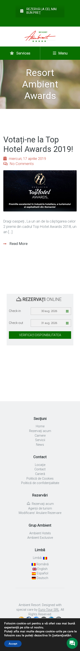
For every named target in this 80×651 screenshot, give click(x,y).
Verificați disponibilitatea (40, 335)
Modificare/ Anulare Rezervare (40, 513)
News (40, 445)
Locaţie (40, 465)
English (42, 569)
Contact (40, 469)
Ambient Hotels (40, 533)
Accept (13, 643)
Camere (40, 436)
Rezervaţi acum (40, 431)
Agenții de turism (40, 508)
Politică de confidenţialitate (40, 483)
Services (22, 53)
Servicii (40, 440)
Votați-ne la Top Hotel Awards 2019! (38, 144)
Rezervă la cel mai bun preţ (41, 10)
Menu (63, 53)
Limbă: (38, 558)
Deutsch (42, 578)
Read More (18, 243)
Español (42, 573)
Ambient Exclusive (40, 538)
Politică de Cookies (40, 478)
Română (42, 564)
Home (40, 426)
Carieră (40, 474)
